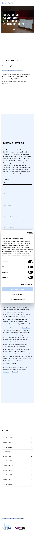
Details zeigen (25, 284)
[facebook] (25, 29)
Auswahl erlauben (17, 294)
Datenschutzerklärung (9, 363)
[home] (9, 3)
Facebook (15, 372)
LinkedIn (23, 369)
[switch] (30, 267)
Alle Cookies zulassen (17, 289)
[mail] (31, 29)
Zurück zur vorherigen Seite (14, 518)
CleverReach (26, 328)
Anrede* (6, 179)
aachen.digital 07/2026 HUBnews (12, 70)
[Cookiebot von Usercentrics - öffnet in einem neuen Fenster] (25, 233)
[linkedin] (13, 29)
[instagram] (19, 29)
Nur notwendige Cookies (17, 299)
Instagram (6, 372)
